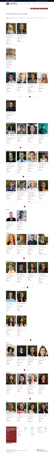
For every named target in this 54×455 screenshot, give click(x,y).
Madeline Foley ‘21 (20, 35)
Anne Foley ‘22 (41, 246)
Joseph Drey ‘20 (30, 163)
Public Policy (7, 18)
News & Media (43, 3)
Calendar (39, 3)
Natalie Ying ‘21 (41, 385)
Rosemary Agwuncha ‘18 (21, 135)
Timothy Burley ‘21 (10, 414)
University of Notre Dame (13, 449)
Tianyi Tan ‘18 (9, 327)
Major (40, 8)
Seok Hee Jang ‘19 (31, 274)
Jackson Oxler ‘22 (31, 84)
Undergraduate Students (32, 435)
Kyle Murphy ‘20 (20, 84)
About (22, 3)
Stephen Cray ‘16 (9, 222)
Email (7, 437)
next (33, 96)
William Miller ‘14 (9, 84)
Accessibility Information (9, 452)
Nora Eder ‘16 (19, 414)
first (18, 96)
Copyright (7, 449)
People (25, 3)
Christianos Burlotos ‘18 (10, 192)
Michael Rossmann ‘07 (10, 112)
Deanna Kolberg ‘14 (42, 357)
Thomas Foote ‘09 (9, 274)
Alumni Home (45, 8)
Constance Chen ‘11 (10, 60)
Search (47, 4)
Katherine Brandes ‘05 (10, 246)
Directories (25, 428)
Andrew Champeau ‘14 (21, 192)
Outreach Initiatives (20, 431)
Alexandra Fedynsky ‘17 (21, 357)
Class (42, 8)
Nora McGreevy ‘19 (10, 303)
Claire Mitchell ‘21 (42, 274)
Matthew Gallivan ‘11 (20, 274)
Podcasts (46, 431)
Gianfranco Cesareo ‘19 (32, 246)
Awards (18, 432)
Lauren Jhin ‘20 (30, 357)
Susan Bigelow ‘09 (9, 163)
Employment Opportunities (19, 434)
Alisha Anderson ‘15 (31, 135)
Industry (37, 8)
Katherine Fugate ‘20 (42, 163)
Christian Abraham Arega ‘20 (11, 136)
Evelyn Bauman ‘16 (10, 35)
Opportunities (34, 3)
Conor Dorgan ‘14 (20, 222)
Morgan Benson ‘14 (42, 135)
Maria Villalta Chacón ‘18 (43, 414)
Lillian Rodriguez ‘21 (42, 192)
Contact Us (15, 451)
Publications (32, 430)
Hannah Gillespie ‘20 (31, 192)
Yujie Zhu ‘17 (19, 327)
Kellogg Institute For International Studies (11, 450)
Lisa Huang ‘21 (30, 414)
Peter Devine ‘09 (20, 163)
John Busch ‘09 (19, 246)
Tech (10, 18)
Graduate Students (33, 433)
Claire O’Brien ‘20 (31, 385)
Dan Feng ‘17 (9, 385)
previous (21, 96)
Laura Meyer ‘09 (20, 385)
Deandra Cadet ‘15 (9, 357)
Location (34, 8)
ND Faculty (39, 428)
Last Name (8, 434)
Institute (19, 428)
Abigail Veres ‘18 (41, 84)
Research (29, 3)
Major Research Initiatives (32, 429)
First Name (8, 431)
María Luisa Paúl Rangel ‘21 (21, 303)
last (35, 96)
